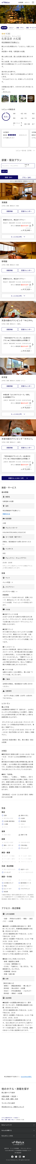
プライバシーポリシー (26, 1148)
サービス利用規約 (14, 1148)
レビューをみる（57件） (24, 150)
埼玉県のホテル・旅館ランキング (13, 1107)
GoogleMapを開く (26, 1076)
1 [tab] (17, 257)
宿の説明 (4, 27)
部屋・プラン (20, 27)
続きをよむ (7, 92)
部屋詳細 (10, 211)
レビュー (11, 27)
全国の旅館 (5, 1096)
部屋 (9, 177)
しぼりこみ (4, 171)
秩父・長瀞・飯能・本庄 (10, 1099)
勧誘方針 (6, 1148)
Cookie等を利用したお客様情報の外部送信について (18, 1150)
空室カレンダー (26, 211)
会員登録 (20, 2)
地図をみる (6, 514)
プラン (27, 177)
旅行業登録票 (18, 1152)
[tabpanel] (18, 14)
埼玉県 (14, 1096)
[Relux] (6, 2)
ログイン (27, 2)
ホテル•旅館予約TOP (7, 1117)
